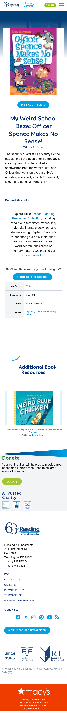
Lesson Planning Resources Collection (33, 215)
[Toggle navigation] (62, 5)
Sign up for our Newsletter (27, 630)
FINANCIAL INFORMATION (19, 600)
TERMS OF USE (15, 595)
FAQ (6, 574)
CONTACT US (13, 579)
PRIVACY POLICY (14, 590)
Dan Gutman (38, 146)
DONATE (50, 5)
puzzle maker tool (33, 255)
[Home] (13, 4)
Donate (12, 481)
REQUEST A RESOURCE (32, 277)
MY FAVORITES (32, 104)
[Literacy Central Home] (28, 4)
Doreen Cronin (38, 434)
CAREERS (10, 584)
